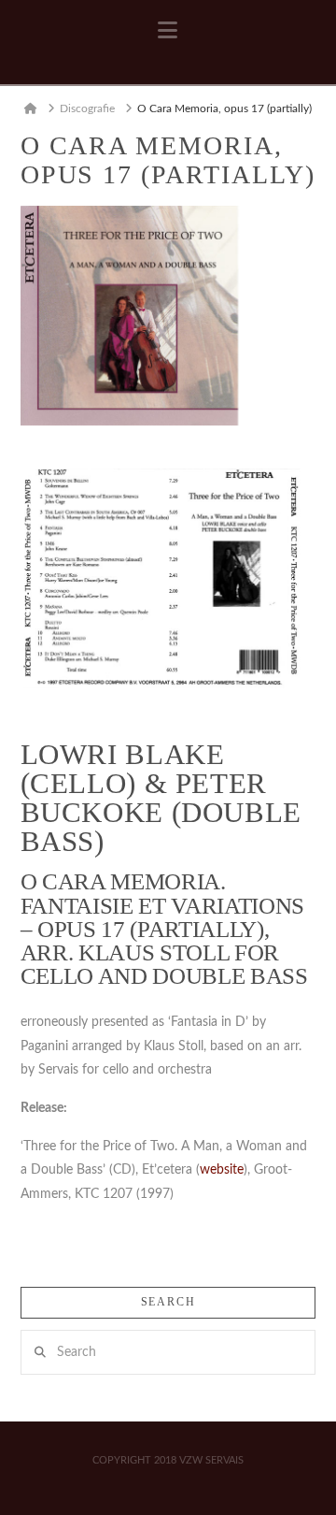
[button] (167, 31)
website (222, 1169)
